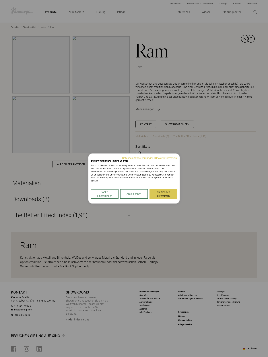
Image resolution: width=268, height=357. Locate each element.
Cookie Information (166, 158)
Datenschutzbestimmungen (138, 158)
